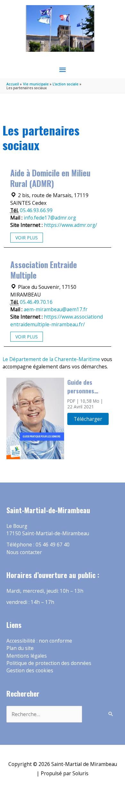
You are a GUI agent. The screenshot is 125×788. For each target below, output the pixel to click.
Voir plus (26, 238)
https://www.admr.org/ (70, 224)
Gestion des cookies (29, 670)
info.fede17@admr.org (50, 217)
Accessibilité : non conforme (39, 640)
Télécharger (88, 418)
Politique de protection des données (48, 663)
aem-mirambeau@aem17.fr (56, 309)
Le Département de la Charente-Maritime (51, 359)
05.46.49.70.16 (36, 301)
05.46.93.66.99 (36, 210)
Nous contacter (24, 552)
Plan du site (20, 648)
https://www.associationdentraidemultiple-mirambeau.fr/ (56, 320)
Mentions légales (26, 655)
